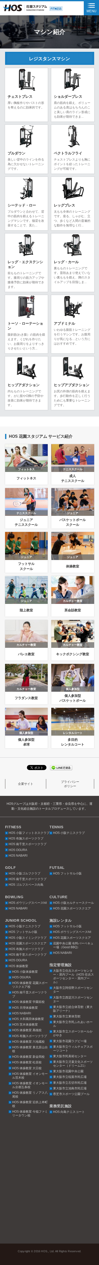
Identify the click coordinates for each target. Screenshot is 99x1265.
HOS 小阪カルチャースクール (73, 903)
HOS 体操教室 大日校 (27, 1068)
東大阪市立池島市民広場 (70, 1088)
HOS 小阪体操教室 (25, 972)
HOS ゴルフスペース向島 (26, 884)
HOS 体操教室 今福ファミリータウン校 (30, 1113)
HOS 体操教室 (18, 966)
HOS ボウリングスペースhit (28, 903)
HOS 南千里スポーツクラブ (27, 844)
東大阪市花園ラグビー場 (70, 1041)
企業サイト (25, 784)
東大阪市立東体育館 (66, 1016)
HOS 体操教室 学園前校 (28, 1002)
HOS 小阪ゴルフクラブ (24, 873)
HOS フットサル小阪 (67, 873)
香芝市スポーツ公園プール (71, 1094)
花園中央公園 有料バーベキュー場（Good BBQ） (73, 945)
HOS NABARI (18, 855)
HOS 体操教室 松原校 (27, 1062)
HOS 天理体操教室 (25, 1007)
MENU (91, 11)
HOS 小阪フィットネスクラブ (29, 833)
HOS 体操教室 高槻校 (27, 1030)
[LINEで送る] (61, 767)
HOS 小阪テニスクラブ (69, 833)
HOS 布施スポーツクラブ (26, 838)
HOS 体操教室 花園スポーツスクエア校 (30, 985)
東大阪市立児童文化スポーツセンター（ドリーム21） (73, 1063)
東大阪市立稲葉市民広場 (70, 1077)
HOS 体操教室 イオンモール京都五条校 (30, 1085)
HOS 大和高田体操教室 (28, 1019)
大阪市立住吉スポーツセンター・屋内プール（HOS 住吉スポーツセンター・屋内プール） (73, 976)
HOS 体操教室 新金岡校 (28, 1057)
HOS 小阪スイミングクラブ (27, 938)
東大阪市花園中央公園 (68, 1071)
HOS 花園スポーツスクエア (72, 908)
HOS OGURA (18, 850)
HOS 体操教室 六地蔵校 (28, 1041)
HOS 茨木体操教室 (25, 1024)
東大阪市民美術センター (70, 1056)
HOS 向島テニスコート (69, 1112)
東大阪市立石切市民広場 (70, 1083)
